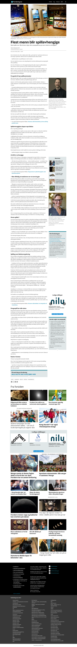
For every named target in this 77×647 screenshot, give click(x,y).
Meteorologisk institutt (16, 634)
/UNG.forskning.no (55, 570)
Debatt (50, 1)
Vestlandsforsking (54, 636)
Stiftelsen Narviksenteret (55, 617)
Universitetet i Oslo (54, 630)
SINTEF (52, 608)
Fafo (13, 608)
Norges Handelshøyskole (36, 625)
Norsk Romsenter (35, 634)
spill (12, 379)
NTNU (33, 606)
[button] (50, 303)
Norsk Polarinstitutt (35, 631)
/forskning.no (54, 568)
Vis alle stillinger (38, 451)
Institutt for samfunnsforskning (18, 627)
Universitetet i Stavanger (55, 631)
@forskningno (54, 566)
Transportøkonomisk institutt (56, 623)
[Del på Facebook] (11, 382)
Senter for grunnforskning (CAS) (56, 610)
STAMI (52, 614)
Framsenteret (15, 614)
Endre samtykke (16, 593)
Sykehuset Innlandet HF (55, 620)
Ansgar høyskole (15, 600)
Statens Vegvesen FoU (54, 615)
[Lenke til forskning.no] (28, 1)
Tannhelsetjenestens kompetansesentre (57, 621)
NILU (13, 641)
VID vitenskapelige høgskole (55, 639)
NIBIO (14, 637)
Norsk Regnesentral (35, 632)
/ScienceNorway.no (55, 573)
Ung (54, 1)
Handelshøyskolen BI (16, 617)
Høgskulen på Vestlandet (17, 624)
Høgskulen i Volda (16, 623)
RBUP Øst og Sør (53, 603)
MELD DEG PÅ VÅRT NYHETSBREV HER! (24, 374)
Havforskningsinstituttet (17, 618)
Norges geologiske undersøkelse (37, 628)
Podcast (58, 1)
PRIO (51, 601)
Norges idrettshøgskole (36, 629)
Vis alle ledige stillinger (57, 314)
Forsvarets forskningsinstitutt (18, 612)
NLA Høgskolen (34, 600)
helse (21, 379)
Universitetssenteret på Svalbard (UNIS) (57, 634)
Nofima (33, 619)
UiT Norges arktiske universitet (56, 624)
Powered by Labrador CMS (38, 645)
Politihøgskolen (53, 600)
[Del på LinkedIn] (15, 382)
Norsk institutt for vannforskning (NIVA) (38, 638)
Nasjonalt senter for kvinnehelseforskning (39, 615)
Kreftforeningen (15, 630)
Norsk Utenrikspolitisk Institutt (37, 635)
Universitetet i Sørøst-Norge (55, 633)
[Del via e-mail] (17, 382)
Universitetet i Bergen (54, 627)
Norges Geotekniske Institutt (36, 623)
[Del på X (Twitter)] (13, 382)
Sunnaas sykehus (53, 618)
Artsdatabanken (15, 603)
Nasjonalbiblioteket (35, 608)
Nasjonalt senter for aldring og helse (38, 612)
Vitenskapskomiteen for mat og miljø (57, 640)
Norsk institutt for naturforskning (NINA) (39, 637)
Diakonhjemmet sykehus (17, 604)
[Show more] (57, 258)
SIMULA (52, 607)
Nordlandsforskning (35, 622)
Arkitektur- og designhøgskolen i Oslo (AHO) (20, 601)
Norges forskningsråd (35, 626)
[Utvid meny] (65, 2)
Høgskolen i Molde (16, 620)
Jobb (62, 1)
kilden (25, 379)
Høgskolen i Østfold (16, 621)
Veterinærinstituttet (54, 637)
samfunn (17, 379)
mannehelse (31, 379)
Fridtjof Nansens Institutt (17, 615)
